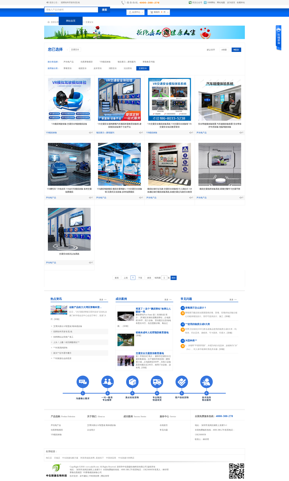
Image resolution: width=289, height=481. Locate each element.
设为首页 (231, 2)
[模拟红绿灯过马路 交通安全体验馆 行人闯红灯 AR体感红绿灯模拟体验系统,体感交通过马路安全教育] (169, 185)
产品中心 (94, 21)
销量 (225, 50)
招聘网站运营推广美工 (63, 337)
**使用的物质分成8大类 (197, 324)
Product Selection (63, 416)
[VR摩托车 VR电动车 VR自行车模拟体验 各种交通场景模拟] (69, 185)
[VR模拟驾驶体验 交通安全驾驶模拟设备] (69, 120)
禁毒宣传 (68, 68)
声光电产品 (69, 62)
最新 (237, 50)
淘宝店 (49, 458)
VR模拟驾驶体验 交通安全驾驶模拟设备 (69, 124)
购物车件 (160, 12)
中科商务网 (94, 476)
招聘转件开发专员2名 (70, 2)
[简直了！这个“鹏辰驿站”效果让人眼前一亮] (125, 320)
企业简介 (91, 430)
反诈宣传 (98, 68)
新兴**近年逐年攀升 (62, 353)
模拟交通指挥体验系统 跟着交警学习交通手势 (220, 189)
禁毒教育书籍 (149, 62)
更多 (103, 299)
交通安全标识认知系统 (69, 254)
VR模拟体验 (105, 62)
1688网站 (211, 2)
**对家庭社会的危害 (62, 358)
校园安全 (83, 68)
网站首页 (70, 21)
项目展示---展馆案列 (127, 62)
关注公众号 (197, 2)
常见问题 (164, 430)
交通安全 (75, 49)
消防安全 (113, 68)
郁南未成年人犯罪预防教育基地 (152, 332)
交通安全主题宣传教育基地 (150, 353)
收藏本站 (241, 2)
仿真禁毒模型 (50, 15)
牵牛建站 (84, 476)
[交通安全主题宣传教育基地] (125, 366)
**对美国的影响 (60, 348)
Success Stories (134, 416)
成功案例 (118, 21)
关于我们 (166, 21)
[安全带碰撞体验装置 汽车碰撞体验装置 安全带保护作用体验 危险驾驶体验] (219, 120)
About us (96, 416)
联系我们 (214, 21)
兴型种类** (191, 340)
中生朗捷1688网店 (126, 458)
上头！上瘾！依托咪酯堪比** (66, 342)
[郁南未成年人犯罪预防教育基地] (125, 346)
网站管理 (105, 476)
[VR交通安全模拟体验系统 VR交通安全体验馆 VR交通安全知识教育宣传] (169, 120)
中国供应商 (111, 458)
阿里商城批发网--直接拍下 (92, 458)
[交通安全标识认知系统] (69, 250)
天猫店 (57, 458)
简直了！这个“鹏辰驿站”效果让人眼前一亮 (153, 310)
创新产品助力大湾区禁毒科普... (85, 307)
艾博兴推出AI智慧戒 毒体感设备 (67, 326)
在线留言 (164, 425)
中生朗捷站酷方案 (70, 458)
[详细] (56, 319)
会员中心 (136, 12)
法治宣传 (128, 68)
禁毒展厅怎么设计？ (195, 307)
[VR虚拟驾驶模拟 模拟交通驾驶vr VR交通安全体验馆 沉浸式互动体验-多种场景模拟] (119, 185)
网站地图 (221, 2)
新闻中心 (190, 21)
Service (168, 416)
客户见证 (142, 21)
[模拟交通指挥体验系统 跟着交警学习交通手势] (219, 185)
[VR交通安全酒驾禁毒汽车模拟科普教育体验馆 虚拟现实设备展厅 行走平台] (119, 120)
